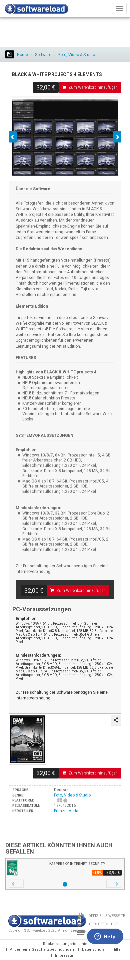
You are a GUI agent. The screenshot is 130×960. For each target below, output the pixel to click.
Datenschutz (93, 949)
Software (43, 54)
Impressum (65, 955)
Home (22, 54)
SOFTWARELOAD (36, 10)
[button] (16, 884)
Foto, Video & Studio (76, 54)
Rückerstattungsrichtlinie (65, 944)
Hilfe (116, 949)
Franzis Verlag (67, 811)
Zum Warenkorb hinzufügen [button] (93, 87)
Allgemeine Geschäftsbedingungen (42, 949)
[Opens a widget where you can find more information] (105, 937)
